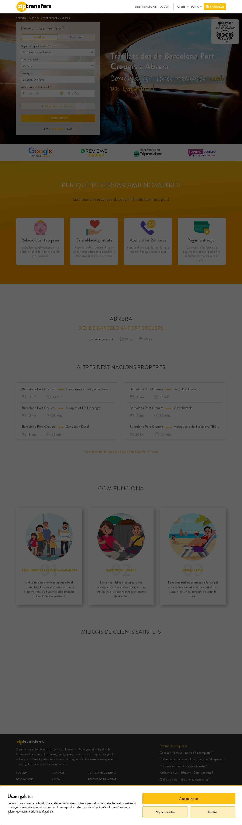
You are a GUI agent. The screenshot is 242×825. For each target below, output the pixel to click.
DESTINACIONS (146, 7)
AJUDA (165, 7)
